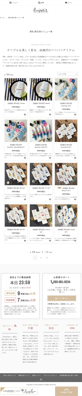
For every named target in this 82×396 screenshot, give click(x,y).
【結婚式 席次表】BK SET (16, 188)
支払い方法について (9, 375)
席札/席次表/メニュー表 (16, 18)
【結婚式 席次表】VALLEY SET (68, 189)
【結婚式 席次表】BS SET (16, 229)
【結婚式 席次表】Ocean (16, 103)
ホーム (2, 18)
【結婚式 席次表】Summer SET (66, 104)
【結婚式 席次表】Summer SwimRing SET (16, 146)
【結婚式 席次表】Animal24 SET (66, 146)
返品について (36, 375)
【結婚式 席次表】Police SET (66, 230)
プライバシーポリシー (50, 375)
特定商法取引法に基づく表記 (69, 375)
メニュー (15, 3)
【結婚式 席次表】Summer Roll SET (41, 146)
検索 (42, 3)
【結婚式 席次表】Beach (41, 103)
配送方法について (24, 375)
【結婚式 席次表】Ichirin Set (41, 230)
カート (69, 3)
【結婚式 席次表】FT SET (41, 188)
